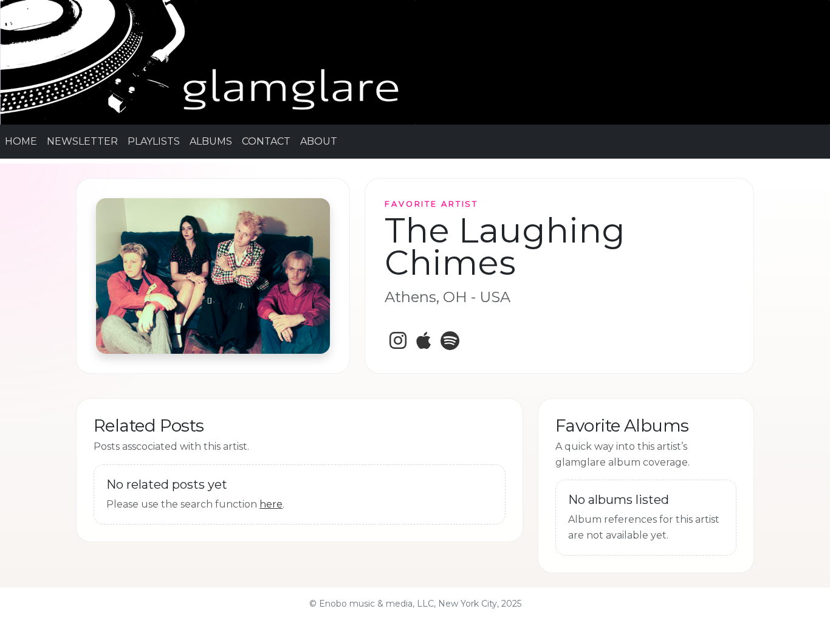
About (318, 141)
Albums (211, 141)
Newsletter (82, 141)
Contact (266, 141)
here (271, 504)
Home (21, 141)
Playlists (154, 141)
